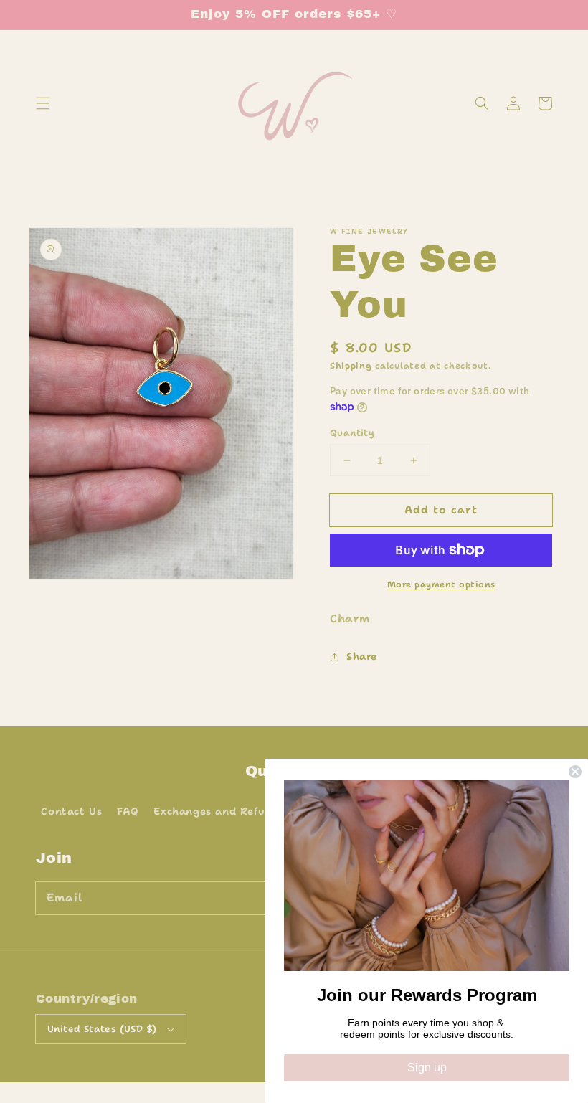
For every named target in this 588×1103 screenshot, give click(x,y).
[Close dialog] (575, 771)
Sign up (427, 1067)
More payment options (441, 584)
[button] (43, 103)
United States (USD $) (101, 1029)
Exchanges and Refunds (218, 811)
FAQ (128, 811)
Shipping (351, 365)
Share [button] (361, 656)
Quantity (352, 433)
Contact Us (71, 811)
